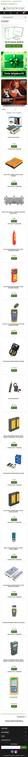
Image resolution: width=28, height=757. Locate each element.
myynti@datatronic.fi (12, 4)
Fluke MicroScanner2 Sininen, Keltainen (13, 361)
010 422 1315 (8, 1)
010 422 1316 (19, 1)
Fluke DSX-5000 (13, 697)
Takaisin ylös (22, 713)
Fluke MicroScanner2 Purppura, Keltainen (13, 622)
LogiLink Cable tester (13, 137)
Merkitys (9, 109)
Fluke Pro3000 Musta (13, 398)
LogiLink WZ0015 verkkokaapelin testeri (13, 473)
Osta (14, 146)
